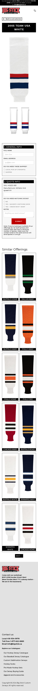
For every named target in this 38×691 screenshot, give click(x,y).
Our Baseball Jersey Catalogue (16, 657)
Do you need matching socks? (16, 198)
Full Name (8, 150)
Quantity (8, 190)
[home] (11, 11)
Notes (6, 209)
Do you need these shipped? (15, 166)
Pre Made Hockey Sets (13, 668)
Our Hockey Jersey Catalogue (16, 653)
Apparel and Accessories (14, 675)
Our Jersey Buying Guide (14, 671)
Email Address (10, 158)
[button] (35, 11)
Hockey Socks (9, 664)
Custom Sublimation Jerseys (15, 660)
